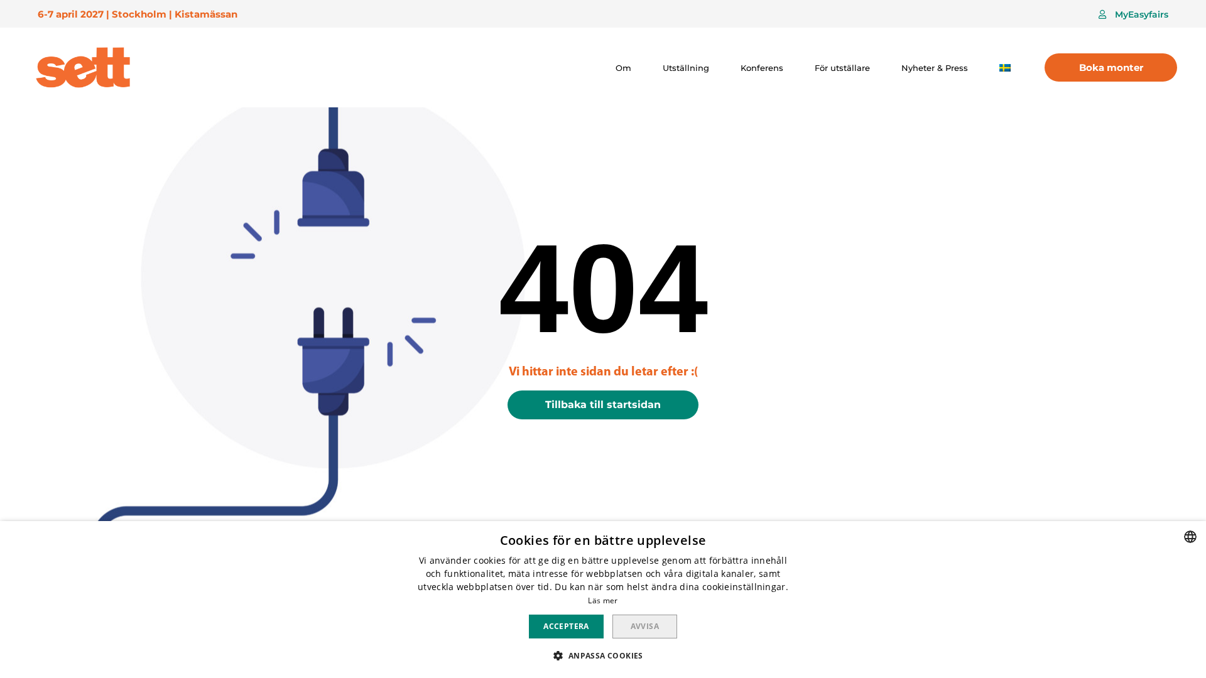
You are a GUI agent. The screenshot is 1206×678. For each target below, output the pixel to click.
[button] (1133, 14)
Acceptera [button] (566, 626)
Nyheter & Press (934, 68)
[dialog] (603, 599)
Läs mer (602, 600)
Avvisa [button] (645, 626)
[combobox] (1190, 536)
